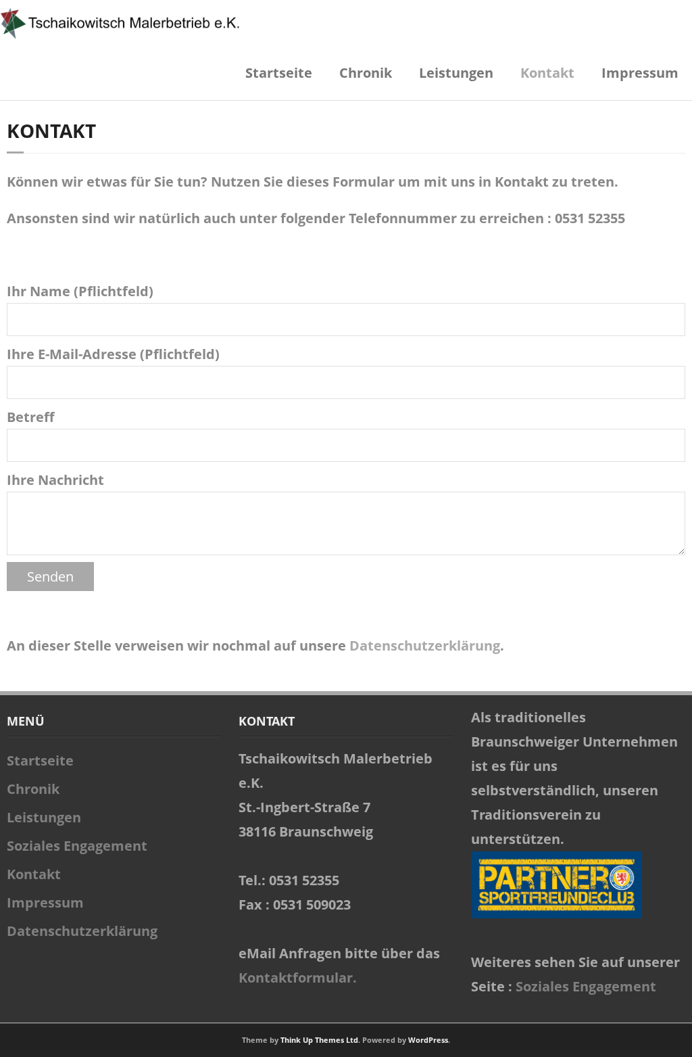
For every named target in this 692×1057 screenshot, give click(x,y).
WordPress (428, 1040)
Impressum (639, 73)
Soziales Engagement (77, 846)
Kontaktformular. (298, 977)
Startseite (278, 73)
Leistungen (456, 73)
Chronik (365, 73)
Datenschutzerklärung (424, 645)
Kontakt (547, 73)
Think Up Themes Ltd (319, 1040)
